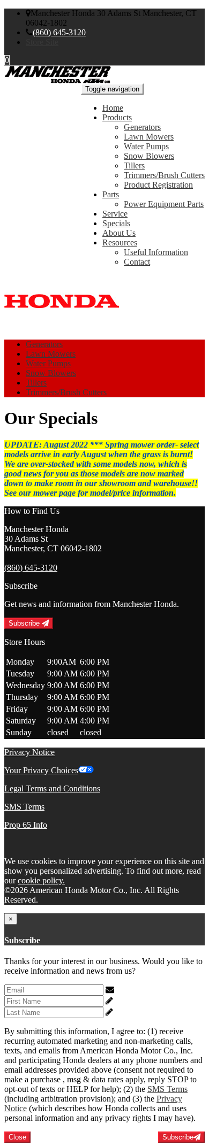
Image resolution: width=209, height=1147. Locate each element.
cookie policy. (41, 880)
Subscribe (25, 623)
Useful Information (156, 252)
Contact (137, 261)
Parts (110, 194)
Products (117, 117)
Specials (116, 223)
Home (112, 107)
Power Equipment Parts (164, 204)
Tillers (134, 165)
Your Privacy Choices (41, 770)
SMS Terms (24, 806)
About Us (119, 232)
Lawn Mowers (149, 136)
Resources (119, 242)
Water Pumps (146, 146)
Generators (142, 127)
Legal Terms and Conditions (52, 788)
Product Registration (158, 184)
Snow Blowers (149, 155)
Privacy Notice (29, 752)
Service (115, 213)
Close (17, 1137)
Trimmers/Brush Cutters (164, 175)
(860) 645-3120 (59, 32)
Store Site (42, 42)
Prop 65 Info (25, 824)
